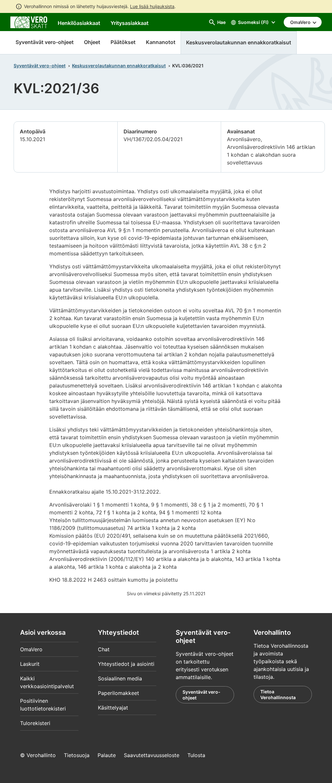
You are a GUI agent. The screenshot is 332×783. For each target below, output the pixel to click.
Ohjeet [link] (92, 42)
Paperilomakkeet (118, 693)
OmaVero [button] (301, 22)
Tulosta (196, 755)
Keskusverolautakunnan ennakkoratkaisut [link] (238, 42)
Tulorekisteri (35, 723)
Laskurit (30, 664)
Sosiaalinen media (120, 678)
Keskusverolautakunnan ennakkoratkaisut (119, 65)
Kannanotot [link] (160, 42)
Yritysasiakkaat (129, 23)
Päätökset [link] (123, 42)
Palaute (107, 755)
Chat (104, 649)
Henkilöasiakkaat (79, 23)
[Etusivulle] (28, 21)
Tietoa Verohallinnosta (278, 694)
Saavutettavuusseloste (151, 755)
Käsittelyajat (113, 707)
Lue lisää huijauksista (152, 6)
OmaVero (31, 649)
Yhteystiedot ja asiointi (126, 664)
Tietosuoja (76, 755)
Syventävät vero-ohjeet (45, 42)
